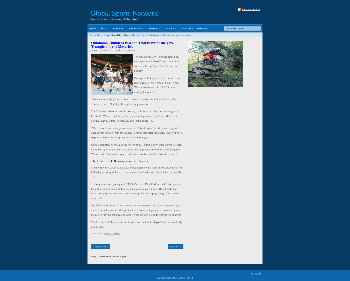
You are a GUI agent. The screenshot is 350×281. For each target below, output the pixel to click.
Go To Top (256, 273)
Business (202, 28)
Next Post (175, 246)
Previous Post (101, 246)
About (104, 28)
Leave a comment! (112, 233)
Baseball (118, 28)
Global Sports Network (124, 13)
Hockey (171, 28)
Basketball (137, 28)
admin (120, 50)
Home (93, 28)
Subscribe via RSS (251, 9)
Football (155, 28)
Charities (186, 28)
